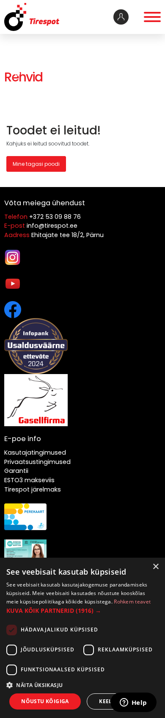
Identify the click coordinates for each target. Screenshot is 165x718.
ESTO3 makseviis (29, 480)
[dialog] (82, 638)
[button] (82, 610)
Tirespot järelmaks (32, 489)
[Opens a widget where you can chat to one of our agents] (133, 703)
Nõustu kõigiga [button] (45, 701)
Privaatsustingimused (37, 462)
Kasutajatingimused (35, 452)
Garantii (16, 471)
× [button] (155, 567)
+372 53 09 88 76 (55, 216)
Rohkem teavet (132, 601)
